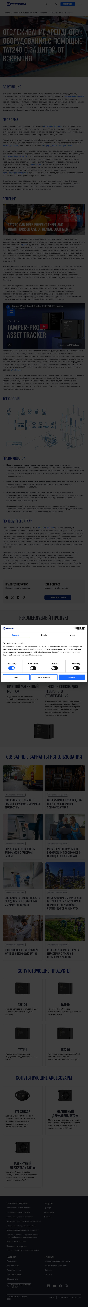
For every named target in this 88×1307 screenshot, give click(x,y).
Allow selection (44, 677)
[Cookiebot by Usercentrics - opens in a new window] (75, 628)
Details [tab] (44, 635)
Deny (16, 677)
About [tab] (72, 635)
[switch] (33, 668)
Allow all (71, 677)
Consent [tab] (15, 635)
